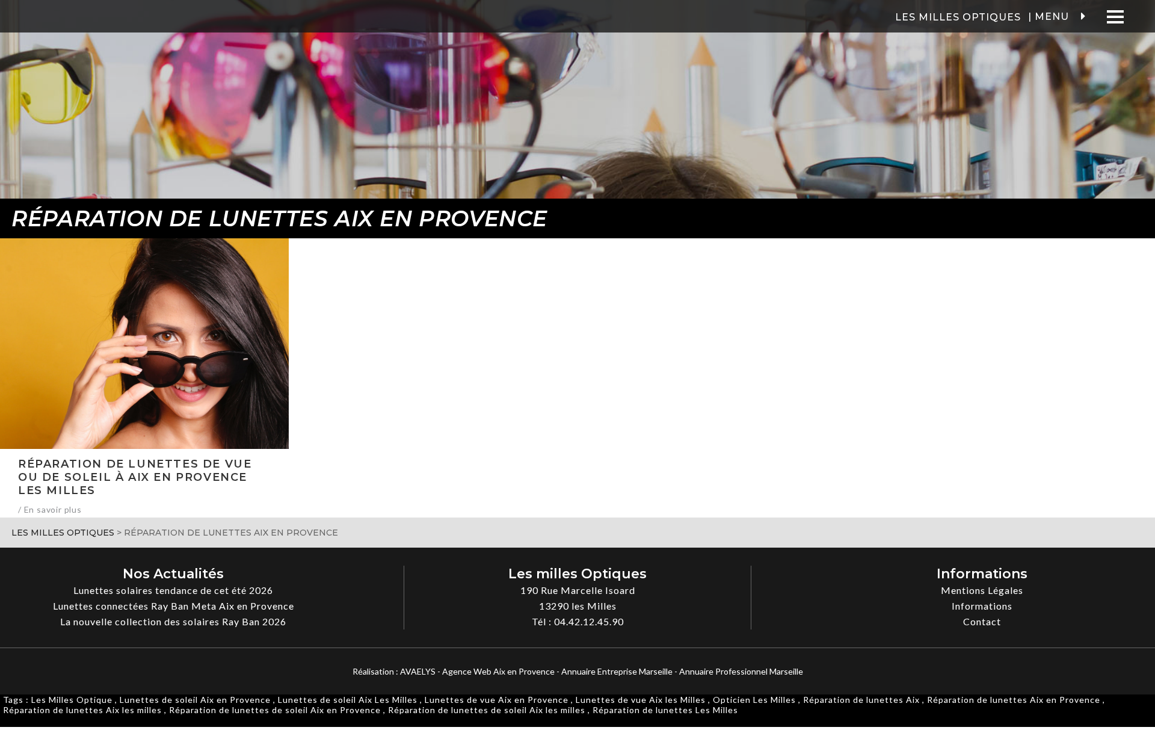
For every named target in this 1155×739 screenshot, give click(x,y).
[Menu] (1115, 16)
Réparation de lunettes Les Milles (665, 710)
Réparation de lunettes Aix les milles (82, 710)
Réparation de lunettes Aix (861, 699)
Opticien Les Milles (754, 699)
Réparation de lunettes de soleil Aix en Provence (275, 710)
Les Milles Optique (71, 699)
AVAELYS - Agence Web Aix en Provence (477, 671)
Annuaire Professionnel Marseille (741, 671)
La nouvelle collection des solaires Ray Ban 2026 (173, 621)
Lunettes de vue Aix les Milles (641, 699)
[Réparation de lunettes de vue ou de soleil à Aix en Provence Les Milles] (144, 343)
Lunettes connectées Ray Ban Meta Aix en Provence (173, 605)
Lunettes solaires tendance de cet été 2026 (173, 590)
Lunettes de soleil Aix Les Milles (347, 699)
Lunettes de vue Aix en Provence (496, 699)
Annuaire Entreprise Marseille (617, 671)
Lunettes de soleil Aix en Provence (195, 699)
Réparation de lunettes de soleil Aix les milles (486, 710)
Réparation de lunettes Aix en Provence (1013, 699)
